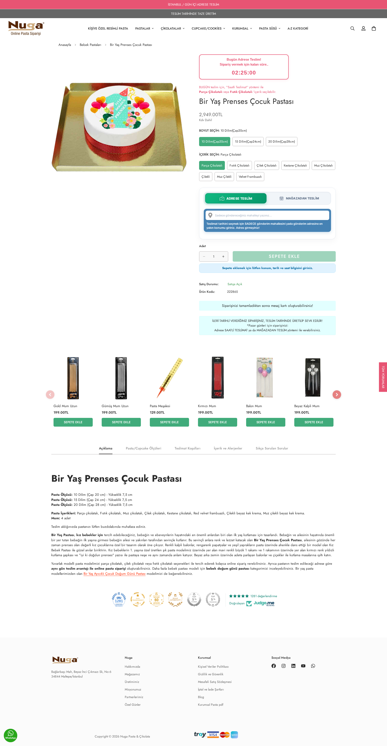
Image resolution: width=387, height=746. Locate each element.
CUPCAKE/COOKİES (206, 28)
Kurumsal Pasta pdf (210, 704)
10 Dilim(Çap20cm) (216, 142)
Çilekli (207, 177)
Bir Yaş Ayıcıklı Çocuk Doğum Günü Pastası (115, 573)
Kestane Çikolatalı (297, 166)
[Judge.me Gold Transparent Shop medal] (138, 599)
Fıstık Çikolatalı (241, 166)
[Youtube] (303, 666)
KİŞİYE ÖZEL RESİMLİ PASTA (108, 28)
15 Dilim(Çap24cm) (249, 142)
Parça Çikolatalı (213, 166)
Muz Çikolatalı (324, 166)
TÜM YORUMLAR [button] (383, 377)
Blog (201, 697)
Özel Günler (133, 704)
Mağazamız (132, 674)
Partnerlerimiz (134, 697)
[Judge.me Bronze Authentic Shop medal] (175, 599)
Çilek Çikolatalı (268, 166)
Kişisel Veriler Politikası (213, 666)
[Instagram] (283, 666)
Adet (202, 246)
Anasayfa (64, 44)
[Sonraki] (336, 394)
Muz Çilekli (225, 177)
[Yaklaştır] (184, 64)
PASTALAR (142, 28)
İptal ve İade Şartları (211, 689)
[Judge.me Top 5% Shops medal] (194, 599)
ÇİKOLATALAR (171, 28)
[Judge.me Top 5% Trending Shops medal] (213, 599)
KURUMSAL (240, 28)
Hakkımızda (132, 666)
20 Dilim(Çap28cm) (282, 142)
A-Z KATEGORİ (298, 28)
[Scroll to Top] (378, 736)
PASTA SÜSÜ (268, 28)
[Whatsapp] (313, 666)
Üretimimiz (132, 682)
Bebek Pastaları (90, 44)
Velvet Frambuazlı (251, 177)
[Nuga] (26, 28)
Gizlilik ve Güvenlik (210, 674)
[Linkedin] (293, 666)
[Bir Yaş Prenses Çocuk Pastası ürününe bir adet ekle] (223, 256)
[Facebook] (273, 666)
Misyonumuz (133, 689)
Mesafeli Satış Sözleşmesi (215, 682)
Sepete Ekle (73, 422)
